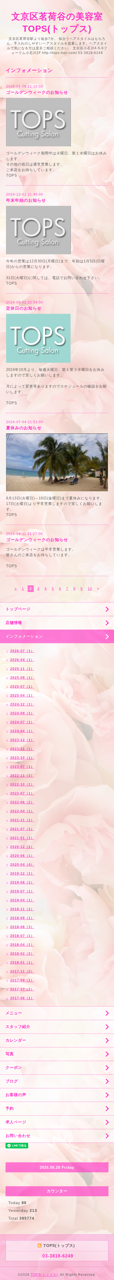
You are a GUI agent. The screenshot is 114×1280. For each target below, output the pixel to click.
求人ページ (16, 1122)
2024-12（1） (22, 704)
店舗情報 (14, 622)
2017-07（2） (22, 989)
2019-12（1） (22, 873)
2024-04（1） (22, 731)
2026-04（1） (22, 660)
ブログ (12, 1081)
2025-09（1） (22, 678)
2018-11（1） (22, 909)
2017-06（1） (22, 998)
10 (90, 589)
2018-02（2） (22, 954)
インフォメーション (24, 636)
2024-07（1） (22, 722)
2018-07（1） (22, 936)
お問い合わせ (18, 1135)
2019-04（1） (22, 900)
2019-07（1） (22, 891)
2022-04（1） (22, 811)
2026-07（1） (22, 651)
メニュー (14, 1013)
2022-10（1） (22, 784)
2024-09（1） (22, 713)
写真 (10, 1054)
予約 (10, 1108)
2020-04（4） (22, 865)
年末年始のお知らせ (26, 200)
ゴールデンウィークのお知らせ (37, 92)
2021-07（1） (22, 829)
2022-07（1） (22, 793)
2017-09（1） (22, 980)
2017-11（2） (22, 971)
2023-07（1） (22, 767)
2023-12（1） (22, 740)
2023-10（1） (22, 758)
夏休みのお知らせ (24, 427)
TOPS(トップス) (44, 1275)
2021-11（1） (22, 820)
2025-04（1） (22, 695)
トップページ (18, 609)
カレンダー (16, 1040)
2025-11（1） (22, 669)
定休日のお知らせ (24, 308)
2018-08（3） (22, 927)
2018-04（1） (22, 945)
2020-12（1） (22, 847)
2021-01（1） (22, 838)
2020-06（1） (22, 856)
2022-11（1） (22, 776)
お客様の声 (16, 1094)
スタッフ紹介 (18, 1026)
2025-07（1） (22, 687)
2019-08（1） (22, 882)
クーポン (14, 1067)
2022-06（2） (22, 802)
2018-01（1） (22, 963)
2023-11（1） (22, 749)
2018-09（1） (22, 918)
